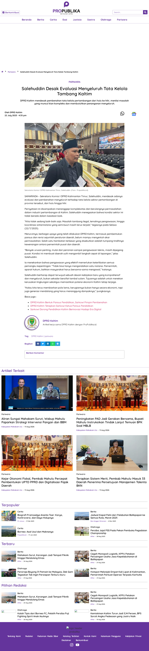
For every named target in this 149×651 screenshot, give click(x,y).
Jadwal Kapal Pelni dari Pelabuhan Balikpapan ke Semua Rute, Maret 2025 (118, 516)
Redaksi (29, 636)
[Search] (145, 12)
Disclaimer (66, 640)
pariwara (49, 336)
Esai (65, 19)
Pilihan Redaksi (13, 585)
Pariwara (122, 19)
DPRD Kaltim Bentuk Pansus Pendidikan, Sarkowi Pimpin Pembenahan (68, 302)
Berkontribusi (82, 640)
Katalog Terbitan (71, 636)
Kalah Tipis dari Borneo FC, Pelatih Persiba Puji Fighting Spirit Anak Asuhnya (43, 615)
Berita (40, 19)
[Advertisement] (74, 45)
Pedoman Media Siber (47, 636)
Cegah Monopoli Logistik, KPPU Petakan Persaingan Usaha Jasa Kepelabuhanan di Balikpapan (114, 556)
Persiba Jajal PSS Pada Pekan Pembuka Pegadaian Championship (119, 532)
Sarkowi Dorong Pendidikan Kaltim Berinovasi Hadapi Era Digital (65, 309)
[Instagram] (71, 645)
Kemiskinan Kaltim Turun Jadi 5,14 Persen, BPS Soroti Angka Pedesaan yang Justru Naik (116, 615)
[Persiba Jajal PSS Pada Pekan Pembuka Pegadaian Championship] (81, 531)
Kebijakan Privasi (133, 636)
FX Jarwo (20, 521)
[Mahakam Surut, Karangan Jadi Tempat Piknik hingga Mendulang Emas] (8, 555)
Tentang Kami (14, 636)
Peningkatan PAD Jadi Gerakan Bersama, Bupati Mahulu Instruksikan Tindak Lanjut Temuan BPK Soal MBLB (110, 422)
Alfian (92, 536)
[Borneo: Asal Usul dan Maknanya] (8, 531)
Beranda (26, 19)
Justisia (77, 19)
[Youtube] (77, 645)
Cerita (53, 19)
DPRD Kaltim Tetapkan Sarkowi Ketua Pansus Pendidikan (61, 305)
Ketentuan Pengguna (110, 636)
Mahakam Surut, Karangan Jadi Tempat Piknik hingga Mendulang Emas (43, 556)
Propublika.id (21, 535)
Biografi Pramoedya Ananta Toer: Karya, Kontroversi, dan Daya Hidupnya (40, 516)
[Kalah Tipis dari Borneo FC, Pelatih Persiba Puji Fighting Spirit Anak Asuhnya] (8, 614)
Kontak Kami (90, 636)
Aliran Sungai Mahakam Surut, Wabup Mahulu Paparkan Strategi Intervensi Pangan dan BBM (33, 420)
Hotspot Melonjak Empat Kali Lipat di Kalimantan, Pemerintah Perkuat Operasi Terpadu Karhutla (118, 573)
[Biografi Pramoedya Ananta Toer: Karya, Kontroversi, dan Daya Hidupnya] (8, 515)
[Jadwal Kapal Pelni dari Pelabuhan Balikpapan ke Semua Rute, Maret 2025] (81, 515)
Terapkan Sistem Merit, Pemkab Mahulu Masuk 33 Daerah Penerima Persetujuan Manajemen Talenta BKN (111, 482)
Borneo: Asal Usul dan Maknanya (35, 531)
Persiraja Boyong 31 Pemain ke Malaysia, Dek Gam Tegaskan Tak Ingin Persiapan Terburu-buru (45, 573)
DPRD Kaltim (37, 336)
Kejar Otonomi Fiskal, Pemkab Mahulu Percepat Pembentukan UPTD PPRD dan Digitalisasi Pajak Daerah (34, 482)
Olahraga (106, 19)
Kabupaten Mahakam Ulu (11, 427)
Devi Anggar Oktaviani (98, 521)
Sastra (91, 19)
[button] (38, 344)
